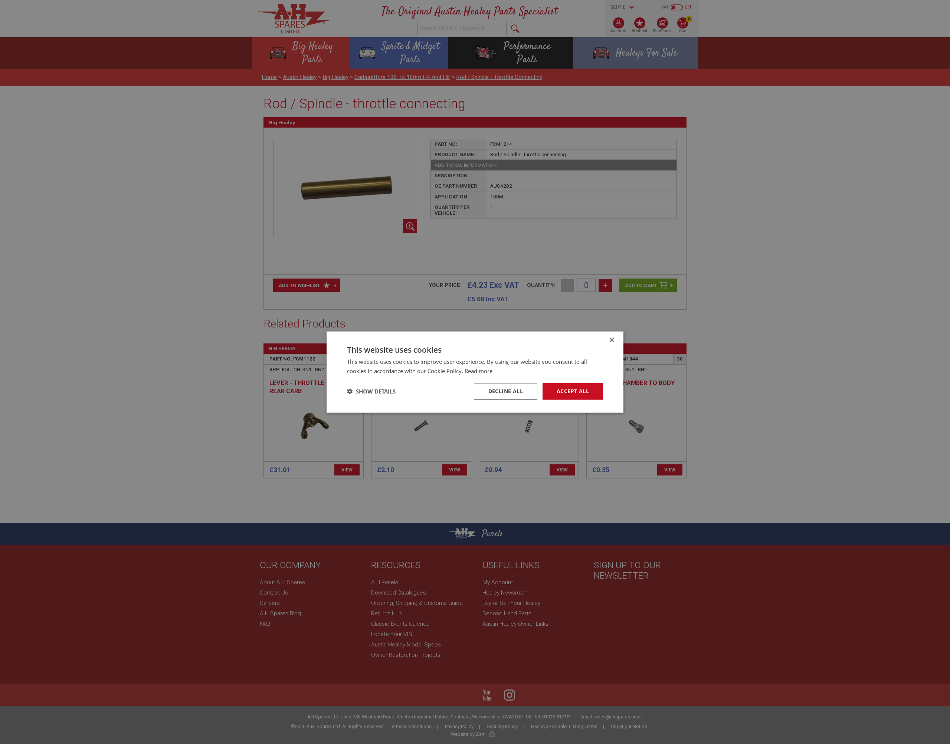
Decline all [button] (505, 391)
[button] (371, 391)
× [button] (611, 340)
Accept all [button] (573, 391)
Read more (478, 371)
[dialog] (475, 372)
